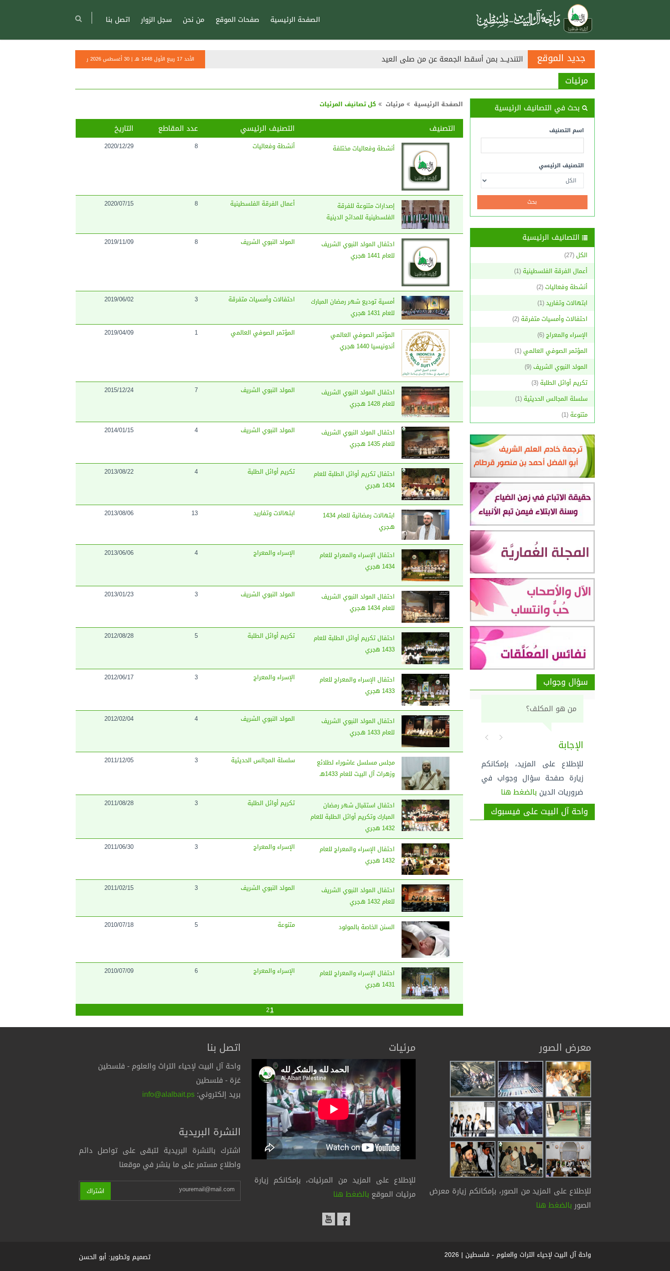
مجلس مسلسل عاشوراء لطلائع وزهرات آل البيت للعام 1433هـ (356, 768)
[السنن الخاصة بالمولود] (425, 939)
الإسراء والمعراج (567, 335)
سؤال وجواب (565, 682)
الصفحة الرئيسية (295, 19)
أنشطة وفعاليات (566, 287)
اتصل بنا (118, 19)
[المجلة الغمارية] (532, 552)
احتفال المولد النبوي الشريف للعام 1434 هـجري (358, 602)
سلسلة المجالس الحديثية (556, 398)
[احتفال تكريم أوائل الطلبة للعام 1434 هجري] (425, 484)
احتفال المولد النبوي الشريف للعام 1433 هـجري (358, 726)
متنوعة (579, 414)
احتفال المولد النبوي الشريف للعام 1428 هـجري (358, 398)
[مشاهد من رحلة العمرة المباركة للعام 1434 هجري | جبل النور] (472, 1079)
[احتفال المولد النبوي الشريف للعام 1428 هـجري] (425, 402)
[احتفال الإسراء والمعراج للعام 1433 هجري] (425, 690)
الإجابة (570, 745)
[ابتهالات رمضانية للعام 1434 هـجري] (425, 525)
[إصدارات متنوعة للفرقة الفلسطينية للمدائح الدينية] (425, 214)
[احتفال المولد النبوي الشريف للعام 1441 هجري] (425, 262)
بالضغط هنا (519, 792)
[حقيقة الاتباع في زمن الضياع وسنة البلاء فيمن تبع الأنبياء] (532, 504)
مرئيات (576, 80)
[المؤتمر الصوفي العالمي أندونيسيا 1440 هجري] (425, 353)
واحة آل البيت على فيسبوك (539, 811)
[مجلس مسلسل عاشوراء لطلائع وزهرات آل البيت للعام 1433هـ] (425, 773)
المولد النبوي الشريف (560, 366)
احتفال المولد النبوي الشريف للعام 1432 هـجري (358, 895)
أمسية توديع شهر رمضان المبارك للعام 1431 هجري (353, 307)
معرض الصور (565, 1047)
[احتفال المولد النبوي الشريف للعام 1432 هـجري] (425, 898)
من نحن (194, 19)
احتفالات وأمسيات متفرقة (554, 319)
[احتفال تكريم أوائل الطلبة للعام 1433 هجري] (425, 648)
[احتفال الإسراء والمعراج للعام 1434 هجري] (425, 565)
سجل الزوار (156, 19)
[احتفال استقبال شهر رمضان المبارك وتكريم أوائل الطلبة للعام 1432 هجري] (425, 816)
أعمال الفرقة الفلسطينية (555, 271)
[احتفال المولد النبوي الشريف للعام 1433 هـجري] (425, 731)
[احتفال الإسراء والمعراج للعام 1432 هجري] (425, 859)
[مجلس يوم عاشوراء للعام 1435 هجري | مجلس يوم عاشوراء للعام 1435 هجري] (520, 1160)
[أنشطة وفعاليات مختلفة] (425, 167)
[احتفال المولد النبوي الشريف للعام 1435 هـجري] (425, 443)
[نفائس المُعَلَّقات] (532, 647)
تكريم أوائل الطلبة (564, 382)
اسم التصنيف (566, 130)
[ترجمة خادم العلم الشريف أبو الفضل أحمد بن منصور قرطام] (532, 456)
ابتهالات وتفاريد (567, 303)
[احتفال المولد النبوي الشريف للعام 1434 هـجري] (425, 607)
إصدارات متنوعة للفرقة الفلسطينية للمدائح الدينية (360, 211)
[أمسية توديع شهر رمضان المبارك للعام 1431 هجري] (425, 308)
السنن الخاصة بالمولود (367, 927)
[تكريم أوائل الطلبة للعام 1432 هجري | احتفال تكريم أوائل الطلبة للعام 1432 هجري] (568, 1079)
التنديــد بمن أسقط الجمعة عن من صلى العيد (452, 59)
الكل (582, 255)
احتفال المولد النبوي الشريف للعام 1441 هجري (358, 249)
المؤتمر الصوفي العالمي (555, 350)
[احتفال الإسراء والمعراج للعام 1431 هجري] (425, 983)
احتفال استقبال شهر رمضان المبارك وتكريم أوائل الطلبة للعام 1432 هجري (352, 817)
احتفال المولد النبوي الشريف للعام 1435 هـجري (358, 438)
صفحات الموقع (237, 19)
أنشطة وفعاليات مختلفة (364, 148)
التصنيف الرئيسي (561, 165)
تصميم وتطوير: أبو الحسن (114, 1257)
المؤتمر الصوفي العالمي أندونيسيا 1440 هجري (362, 340)
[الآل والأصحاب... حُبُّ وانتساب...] (532, 599)
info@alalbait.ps (168, 1094)
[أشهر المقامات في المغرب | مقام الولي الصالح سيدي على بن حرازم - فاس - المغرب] (520, 1079)
